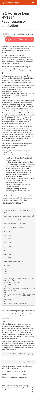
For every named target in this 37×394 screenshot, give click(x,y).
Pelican (25, 388)
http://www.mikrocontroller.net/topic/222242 (16, 93)
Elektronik (29, 34)
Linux (13, 36)
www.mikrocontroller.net (9, 91)
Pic (24, 34)
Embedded (6, 36)
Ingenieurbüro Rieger (10, 3)
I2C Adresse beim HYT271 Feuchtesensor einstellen (16, 19)
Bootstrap (5, 390)
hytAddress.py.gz (16, 377)
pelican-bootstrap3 (16, 388)
